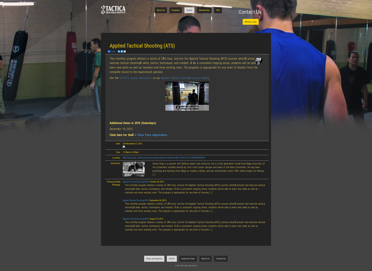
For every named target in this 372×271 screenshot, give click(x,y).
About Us (161, 10)
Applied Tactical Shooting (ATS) (136, 181)
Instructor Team (188, 258)
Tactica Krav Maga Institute (113, 9)
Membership (204, 10)
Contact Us (250, 12)
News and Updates (154, 258)
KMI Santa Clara (129, 157)
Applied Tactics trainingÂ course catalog (185, 78)
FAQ (218, 10)
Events (189, 10)
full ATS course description (136, 78)
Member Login (250, 22)
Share (113, 51)
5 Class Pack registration (151, 135)
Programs (176, 10)
